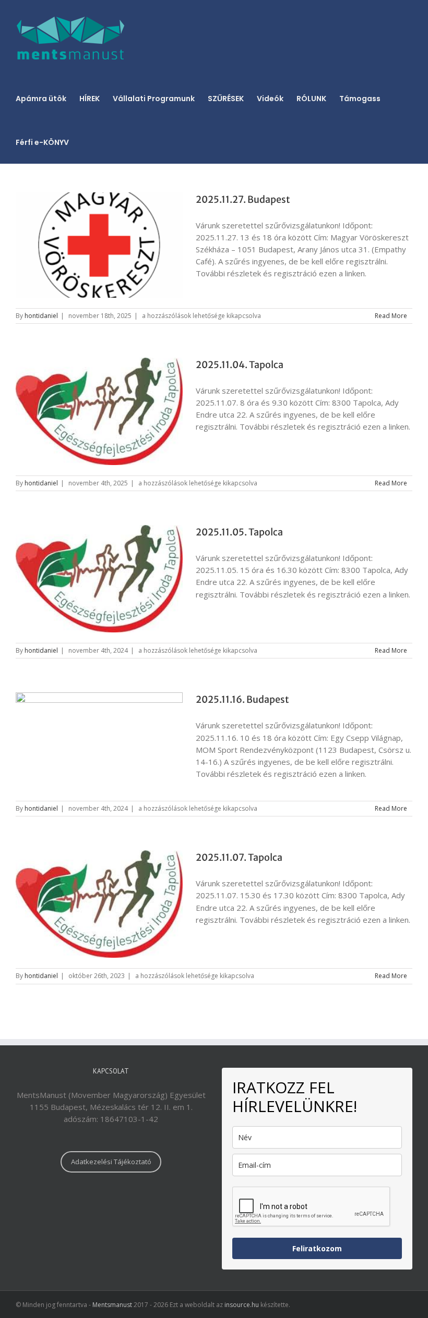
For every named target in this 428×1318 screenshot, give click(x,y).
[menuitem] (47, 98)
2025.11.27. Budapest (243, 199)
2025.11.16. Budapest (242, 699)
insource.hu (241, 1304)
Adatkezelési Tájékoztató (111, 1161)
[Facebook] (111, 1205)
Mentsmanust (112, 1304)
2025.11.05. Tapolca (239, 532)
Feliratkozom (317, 1248)
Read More (391, 315)
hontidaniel (41, 315)
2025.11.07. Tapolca (239, 857)
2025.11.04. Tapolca (239, 365)
